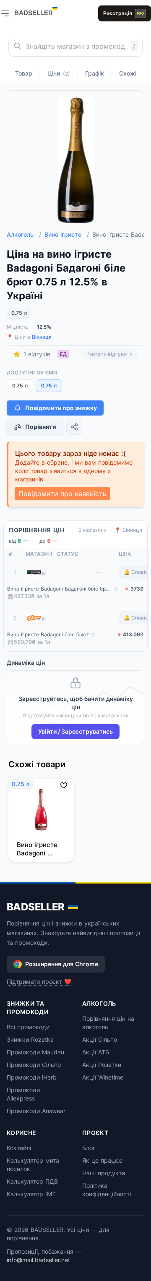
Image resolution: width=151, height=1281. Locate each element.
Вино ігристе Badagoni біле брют (48, 634)
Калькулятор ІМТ (31, 1193)
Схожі (127, 73)
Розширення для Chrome (61, 963)
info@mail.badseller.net (38, 1259)
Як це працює (102, 1160)
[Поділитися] (74, 427)
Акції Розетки (101, 1064)
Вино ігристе (66, 234)
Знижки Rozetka (30, 1039)
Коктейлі (19, 1147)
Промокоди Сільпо (34, 1064)
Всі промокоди (28, 1026)
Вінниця (42, 337)
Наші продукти (103, 1172)
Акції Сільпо (99, 1039)
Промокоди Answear (36, 1110)
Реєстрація (123, 13)
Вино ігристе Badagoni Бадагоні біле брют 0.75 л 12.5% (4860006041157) (59, 589)
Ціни (58, 73)
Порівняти (40, 426)
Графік (94, 73)
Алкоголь (24, 234)
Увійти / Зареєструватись (75, 731)
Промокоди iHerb (32, 1077)
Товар (23, 73)
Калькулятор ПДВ (32, 1181)
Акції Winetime (102, 1077)
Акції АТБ (95, 1052)
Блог (88, 1147)
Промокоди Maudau (35, 1052)
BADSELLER (36, 907)
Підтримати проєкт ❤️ (39, 981)
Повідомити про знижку (61, 407)
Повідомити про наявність (62, 493)
